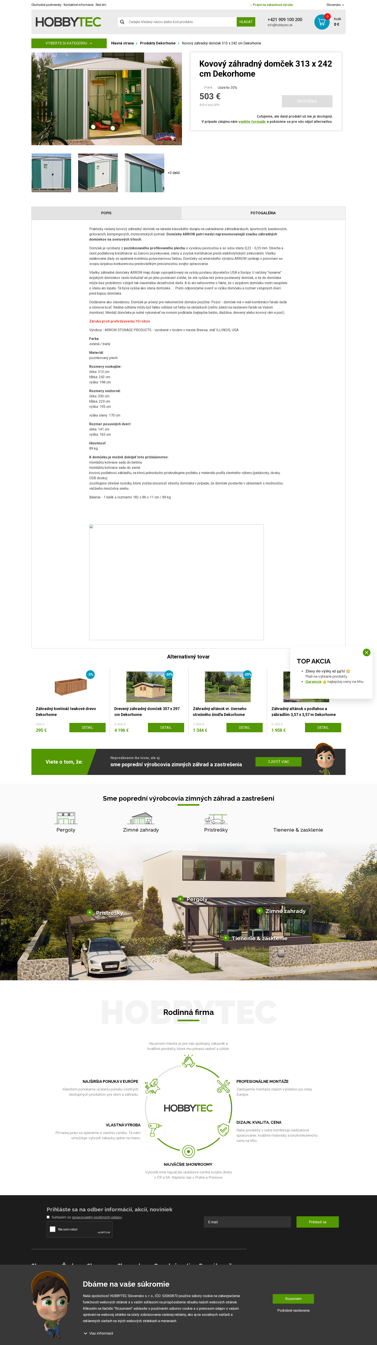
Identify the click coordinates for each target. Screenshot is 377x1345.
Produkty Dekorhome (158, 43)
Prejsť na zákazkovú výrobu (271, 5)
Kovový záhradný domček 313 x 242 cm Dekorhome (221, 43)
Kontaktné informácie (79, 5)
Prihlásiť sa (317, 1222)
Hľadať (246, 22)
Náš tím (101, 5)
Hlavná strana (122, 43)
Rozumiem (293, 1299)
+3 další (174, 173)
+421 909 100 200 (285, 19)
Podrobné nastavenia (293, 1310)
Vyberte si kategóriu (66, 43)
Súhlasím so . (87, 1217)
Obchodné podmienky (46, 5)
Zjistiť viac (278, 762)
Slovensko (334, 5)
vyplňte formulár (252, 122)
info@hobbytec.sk (280, 25)
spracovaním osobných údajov (97, 1217)
